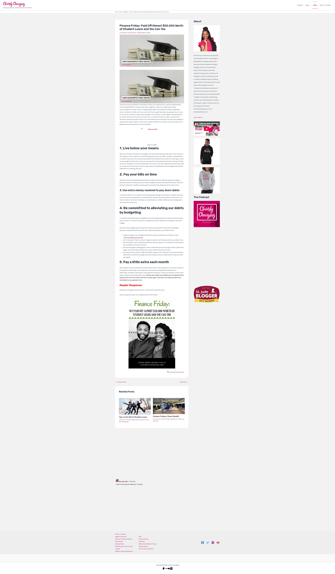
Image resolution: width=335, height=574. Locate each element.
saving (124, 421)
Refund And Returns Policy (148, 544)
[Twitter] (207, 542)
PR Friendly (119, 541)
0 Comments (156, 419)
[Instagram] (212, 542)
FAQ (140, 536)
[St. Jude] (207, 294)
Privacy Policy (143, 539)
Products (142, 541)
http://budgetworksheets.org (133, 237)
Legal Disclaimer (120, 536)
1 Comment (123, 32)
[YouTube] (218, 542)
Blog (307, 5)
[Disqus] (151, 452)
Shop (315, 5)
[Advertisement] (207, 256)
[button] (309, 5)
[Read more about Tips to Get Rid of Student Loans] (135, 406)
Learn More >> (198, 117)
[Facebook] (202, 542)
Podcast (300, 5)
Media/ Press (119, 544)
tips (127, 421)
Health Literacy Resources (124, 551)
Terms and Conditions (146, 549)
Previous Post (120, 382)
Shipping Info (143, 546)
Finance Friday (130, 419)
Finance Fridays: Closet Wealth (166, 416)
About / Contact (325, 5)
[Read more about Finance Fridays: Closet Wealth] (169, 406)
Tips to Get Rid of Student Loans (133, 417)
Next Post (184, 382)
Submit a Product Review (123, 539)
